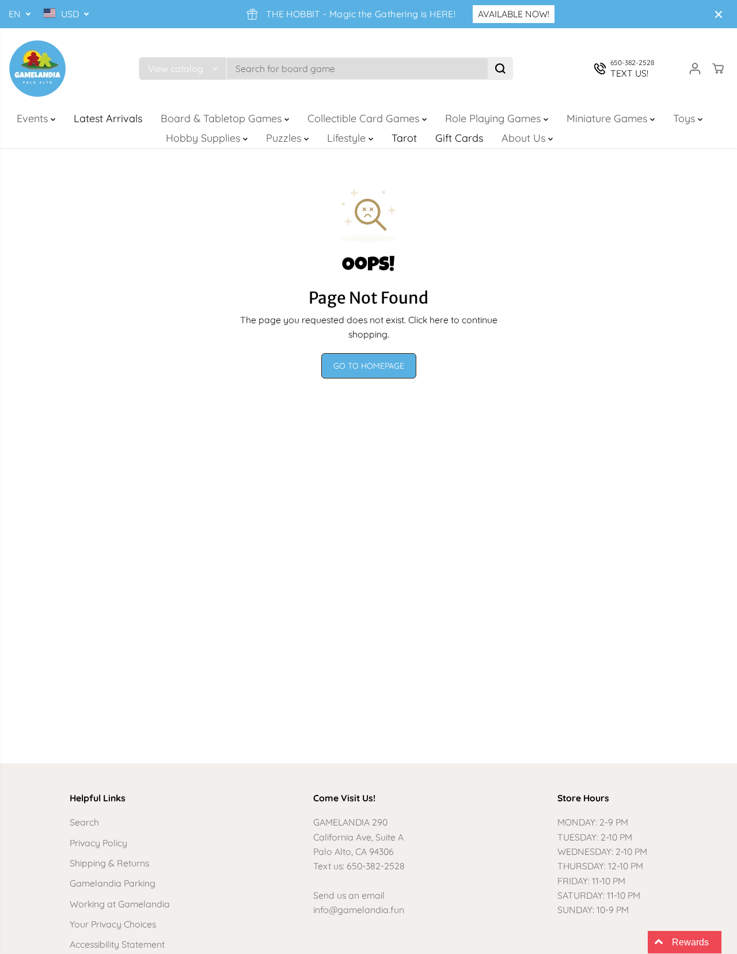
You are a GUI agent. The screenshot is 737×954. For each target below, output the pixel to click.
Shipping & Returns (109, 863)
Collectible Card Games (364, 118)
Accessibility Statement (117, 944)
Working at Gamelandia (120, 904)
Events (34, 118)
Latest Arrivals (108, 118)
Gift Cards (459, 138)
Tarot (404, 138)
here (439, 319)
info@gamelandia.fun (358, 909)
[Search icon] (500, 68)
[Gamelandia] (37, 68)
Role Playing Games (494, 118)
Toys (685, 118)
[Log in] (695, 68)
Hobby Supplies (204, 138)
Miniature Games (608, 118)
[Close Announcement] (718, 14)
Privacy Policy (98, 843)
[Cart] (718, 68)
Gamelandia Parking (112, 883)
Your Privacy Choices (113, 924)
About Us (525, 138)
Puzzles (285, 138)
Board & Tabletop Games (222, 118)
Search (84, 822)
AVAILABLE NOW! (513, 14)
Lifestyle (347, 138)
